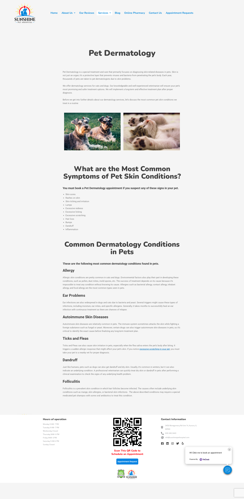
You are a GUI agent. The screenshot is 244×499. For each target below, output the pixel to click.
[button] (227, 470)
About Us (67, 13)
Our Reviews (86, 13)
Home (54, 13)
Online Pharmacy (134, 13)
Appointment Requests (179, 13)
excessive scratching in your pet (155, 349)
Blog (117, 13)
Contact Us (155, 13)
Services (103, 13)
